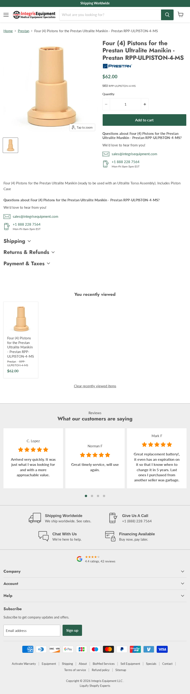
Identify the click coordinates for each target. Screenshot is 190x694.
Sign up (72, 630)
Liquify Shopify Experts (95, 686)
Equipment (49, 664)
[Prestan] (117, 67)
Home (8, 31)
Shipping (67, 664)
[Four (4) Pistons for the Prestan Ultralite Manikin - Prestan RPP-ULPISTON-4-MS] (20, 319)
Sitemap (120, 670)
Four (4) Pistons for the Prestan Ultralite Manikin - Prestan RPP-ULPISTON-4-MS (20, 347)
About (83, 664)
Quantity (108, 94)
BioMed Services (104, 664)
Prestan (23, 31)
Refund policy (101, 670)
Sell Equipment (130, 664)
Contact (167, 664)
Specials (151, 664)
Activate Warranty (24, 664)
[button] (86, 496)
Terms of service (75, 670)
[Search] (167, 14)
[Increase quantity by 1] (145, 104)
